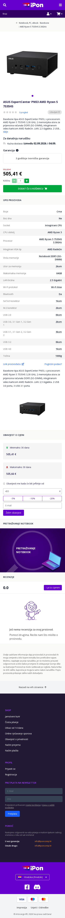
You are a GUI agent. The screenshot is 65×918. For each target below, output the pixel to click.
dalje (5, 131)
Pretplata (12, 813)
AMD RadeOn (54, 249)
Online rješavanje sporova (18, 733)
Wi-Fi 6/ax (56, 287)
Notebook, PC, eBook (28, 23)
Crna (59, 211)
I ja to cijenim (53, 587)
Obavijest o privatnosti (16, 739)
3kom (59, 331)
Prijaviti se (10, 768)
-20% (52, 498)
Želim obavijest (13, 512)
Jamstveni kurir (12, 716)
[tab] (32, 96)
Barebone (44, 23)
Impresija (22, 907)
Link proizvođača (12, 364)
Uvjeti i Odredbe (39, 907)
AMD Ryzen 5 (55, 232)
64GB (59, 273)
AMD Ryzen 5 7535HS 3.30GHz (32, 27)
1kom (59, 300)
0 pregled (23, 112)
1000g (58, 355)
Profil (8, 762)
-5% (13, 498)
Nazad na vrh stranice (31, 687)
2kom (59, 266)
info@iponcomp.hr (43, 841)
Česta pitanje (11, 722)
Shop (5, 14)
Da (60, 294)
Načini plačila (11, 750)
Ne (60, 218)
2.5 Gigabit (56, 280)
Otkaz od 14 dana (14, 727)
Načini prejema (13, 744)
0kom (59, 314)
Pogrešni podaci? (53, 364)
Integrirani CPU (53, 225)
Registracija (11, 774)
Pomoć (9, 825)
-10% (32, 498)
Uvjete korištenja (33, 805)
